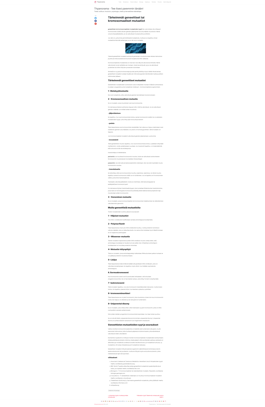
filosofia (160, 2)
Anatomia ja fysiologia (114, 390)
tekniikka (154, 2)
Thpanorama (101, 2)
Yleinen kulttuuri (134, 2)
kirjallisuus (147, 2)
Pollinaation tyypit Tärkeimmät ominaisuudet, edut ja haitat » (150, 396)
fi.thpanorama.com (99, 404)
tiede (120, 2)
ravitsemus (125, 2)
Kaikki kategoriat (167, 2)
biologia (141, 2)
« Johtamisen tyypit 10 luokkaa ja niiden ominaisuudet (118, 396)
